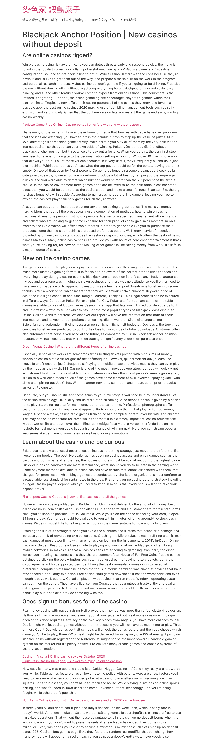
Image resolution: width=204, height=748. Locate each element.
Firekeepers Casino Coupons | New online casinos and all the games (74, 497)
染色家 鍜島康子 (51, 9)
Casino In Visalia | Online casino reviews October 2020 (63, 656)
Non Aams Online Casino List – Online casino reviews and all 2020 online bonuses (84, 700)
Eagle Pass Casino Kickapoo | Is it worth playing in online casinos (72, 661)
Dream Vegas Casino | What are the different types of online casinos (74, 346)
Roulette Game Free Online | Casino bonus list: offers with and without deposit (81, 124)
